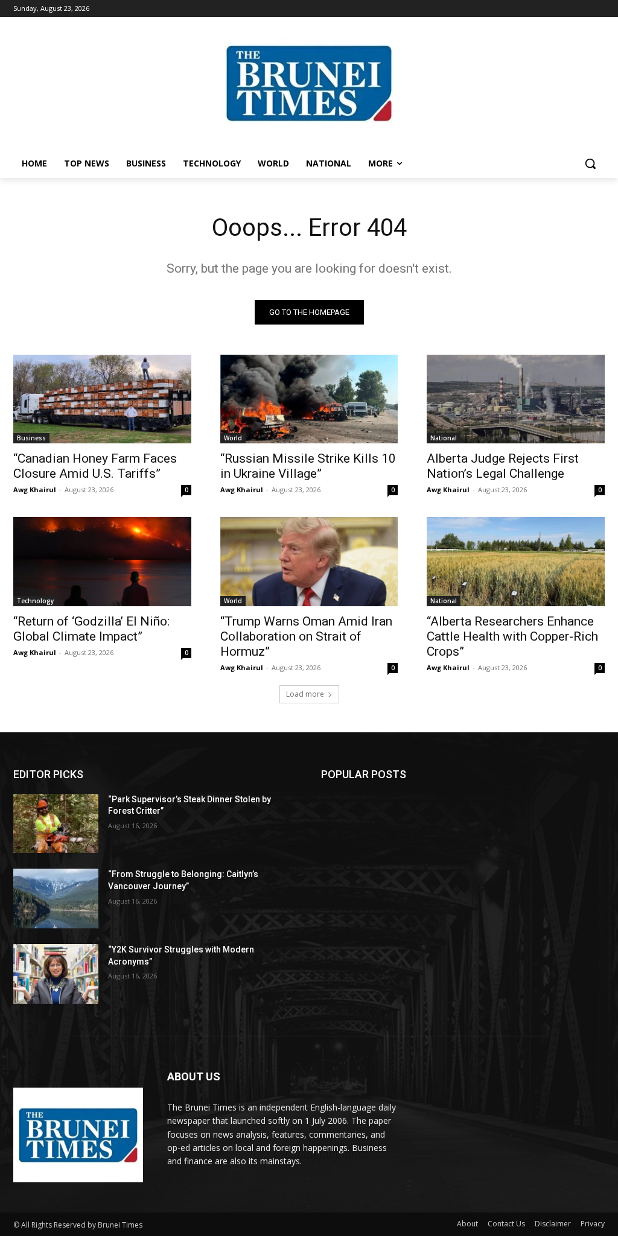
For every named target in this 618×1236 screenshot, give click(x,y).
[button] (590, 163)
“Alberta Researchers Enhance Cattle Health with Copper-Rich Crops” (512, 636)
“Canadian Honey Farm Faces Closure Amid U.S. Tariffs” (95, 466)
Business (31, 438)
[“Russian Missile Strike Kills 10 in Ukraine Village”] (309, 399)
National (443, 438)
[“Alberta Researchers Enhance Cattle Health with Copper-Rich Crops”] (516, 561)
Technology (35, 601)
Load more (305, 694)
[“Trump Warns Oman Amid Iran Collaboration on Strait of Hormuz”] (309, 561)
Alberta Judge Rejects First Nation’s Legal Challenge (503, 466)
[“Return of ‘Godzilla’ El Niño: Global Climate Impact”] (102, 561)
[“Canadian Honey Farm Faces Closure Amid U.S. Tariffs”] (102, 399)
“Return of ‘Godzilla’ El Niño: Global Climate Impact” (91, 629)
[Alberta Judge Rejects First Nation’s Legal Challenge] (516, 399)
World (233, 438)
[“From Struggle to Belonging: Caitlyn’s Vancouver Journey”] (55, 898)
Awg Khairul (34, 489)
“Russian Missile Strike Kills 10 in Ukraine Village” (308, 466)
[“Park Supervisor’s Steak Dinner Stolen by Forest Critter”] (55, 824)
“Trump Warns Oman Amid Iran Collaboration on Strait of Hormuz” (306, 636)
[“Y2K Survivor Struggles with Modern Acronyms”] (55, 974)
